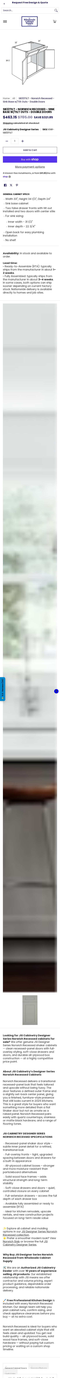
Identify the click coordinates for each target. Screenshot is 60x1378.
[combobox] (28, 10)
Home (6, 98)
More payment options (30, 167)
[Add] (23, 141)
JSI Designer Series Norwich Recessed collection (30, 1233)
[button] (54, 21)
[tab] (16, 1366)
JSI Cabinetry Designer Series (21, 129)
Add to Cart (30, 150)
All (13, 98)
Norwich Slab (11, 1241)
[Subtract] (7, 141)
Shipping (8, 123)
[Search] (56, 10)
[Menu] (5, 21)
